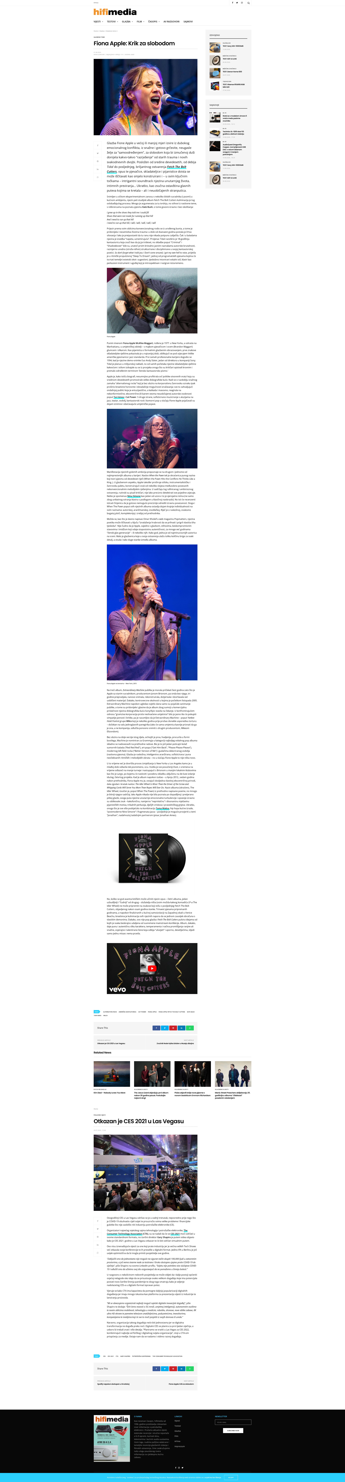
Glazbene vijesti (141, 1089)
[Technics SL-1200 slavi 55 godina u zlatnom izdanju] (215, 133)
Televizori (227, 81)
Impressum (180, 1446)
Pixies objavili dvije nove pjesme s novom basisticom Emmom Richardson (193, 1094)
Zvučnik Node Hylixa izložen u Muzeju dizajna (175, 1043)
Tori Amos (97, 1015)
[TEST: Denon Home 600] (215, 73)
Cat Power (142, 1012)
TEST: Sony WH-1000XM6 (233, 46)
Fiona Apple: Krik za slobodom (181, 1384)
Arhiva (96, 3)
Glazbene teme (111, 31)
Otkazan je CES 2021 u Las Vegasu (111, 1043)
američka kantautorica (127, 1012)
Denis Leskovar (99, 54)
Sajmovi (188, 21)
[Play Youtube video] (152, 968)
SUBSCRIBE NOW (233, 1431)
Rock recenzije (100, 1089)
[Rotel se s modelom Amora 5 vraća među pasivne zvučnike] (215, 117)
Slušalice (227, 43)
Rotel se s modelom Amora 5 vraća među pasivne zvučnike (235, 118)
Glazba (126, 21)
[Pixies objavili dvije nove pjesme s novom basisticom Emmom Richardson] (193, 1074)
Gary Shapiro (125, 1356)
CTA (117, 1356)
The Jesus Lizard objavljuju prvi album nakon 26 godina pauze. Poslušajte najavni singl (151, 1095)
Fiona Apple (152, 1012)
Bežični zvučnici (229, 56)
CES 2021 (111, 1356)
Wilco (105, 1015)
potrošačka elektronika (141, 1356)
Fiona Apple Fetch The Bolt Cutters (172, 1012)
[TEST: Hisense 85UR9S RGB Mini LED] (215, 86)
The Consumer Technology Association (167, 1356)
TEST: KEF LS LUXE (230, 59)
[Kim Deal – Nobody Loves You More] (112, 1074)
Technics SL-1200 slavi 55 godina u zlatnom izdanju (233, 132)
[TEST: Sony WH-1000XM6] (215, 47)
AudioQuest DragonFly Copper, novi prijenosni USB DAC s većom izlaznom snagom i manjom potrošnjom (234, 149)
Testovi (111, 21)
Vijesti (97, 21)
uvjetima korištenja (213, 1477)
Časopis (152, 21)
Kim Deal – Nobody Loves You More (109, 1092)
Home (96, 31)
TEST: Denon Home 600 (232, 71)
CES (104, 1356)
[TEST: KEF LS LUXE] (215, 60)
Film (139, 21)
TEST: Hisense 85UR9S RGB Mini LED (234, 85)
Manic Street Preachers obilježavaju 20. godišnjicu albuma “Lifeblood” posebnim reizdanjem (232, 1095)
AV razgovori (172, 21)
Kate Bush (191, 1012)
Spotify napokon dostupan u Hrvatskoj (113, 1384)
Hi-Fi (224, 113)
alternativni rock (110, 1012)
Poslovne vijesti (100, 1115)
